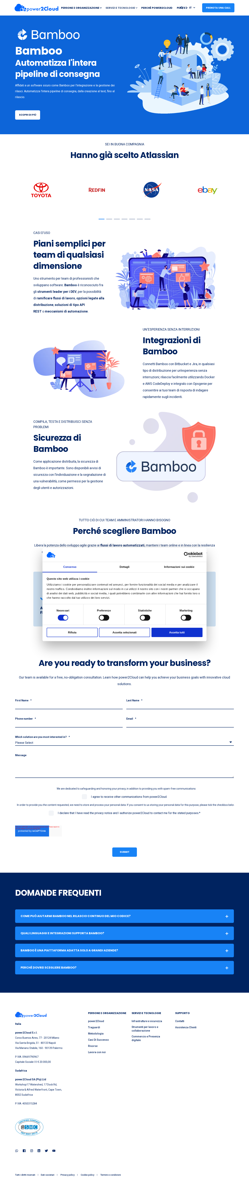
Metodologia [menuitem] (96, 1033)
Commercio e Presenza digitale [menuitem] (146, 1038)
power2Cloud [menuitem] (96, 1021)
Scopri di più (27, 115)
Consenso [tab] (69, 566)
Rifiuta (72, 632)
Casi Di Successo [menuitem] (98, 1039)
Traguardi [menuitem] (94, 1027)
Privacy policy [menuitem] (68, 1175)
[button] (7, 1182)
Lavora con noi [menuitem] (97, 1052)
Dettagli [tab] (125, 566)
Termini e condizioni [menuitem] (110, 1175)
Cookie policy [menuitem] (87, 1175)
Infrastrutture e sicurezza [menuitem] (147, 1021)
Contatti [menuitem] (179, 1021)
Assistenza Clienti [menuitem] (186, 1027)
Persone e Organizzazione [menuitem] (80, 8)
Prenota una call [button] (218, 7)
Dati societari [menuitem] (47, 1175)
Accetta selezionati (124, 632)
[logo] (31, 1015)
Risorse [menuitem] (93, 1046)
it (190, 7)
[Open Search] (182, 7)
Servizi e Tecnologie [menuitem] (120, 8)
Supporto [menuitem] (182, 1013)
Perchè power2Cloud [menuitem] (156, 8)
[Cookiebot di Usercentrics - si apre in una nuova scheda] (187, 554)
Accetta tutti (177, 632)
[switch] (104, 618)
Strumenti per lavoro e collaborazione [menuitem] (145, 1029)
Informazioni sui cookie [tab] (179, 566)
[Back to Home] (36, 8)
